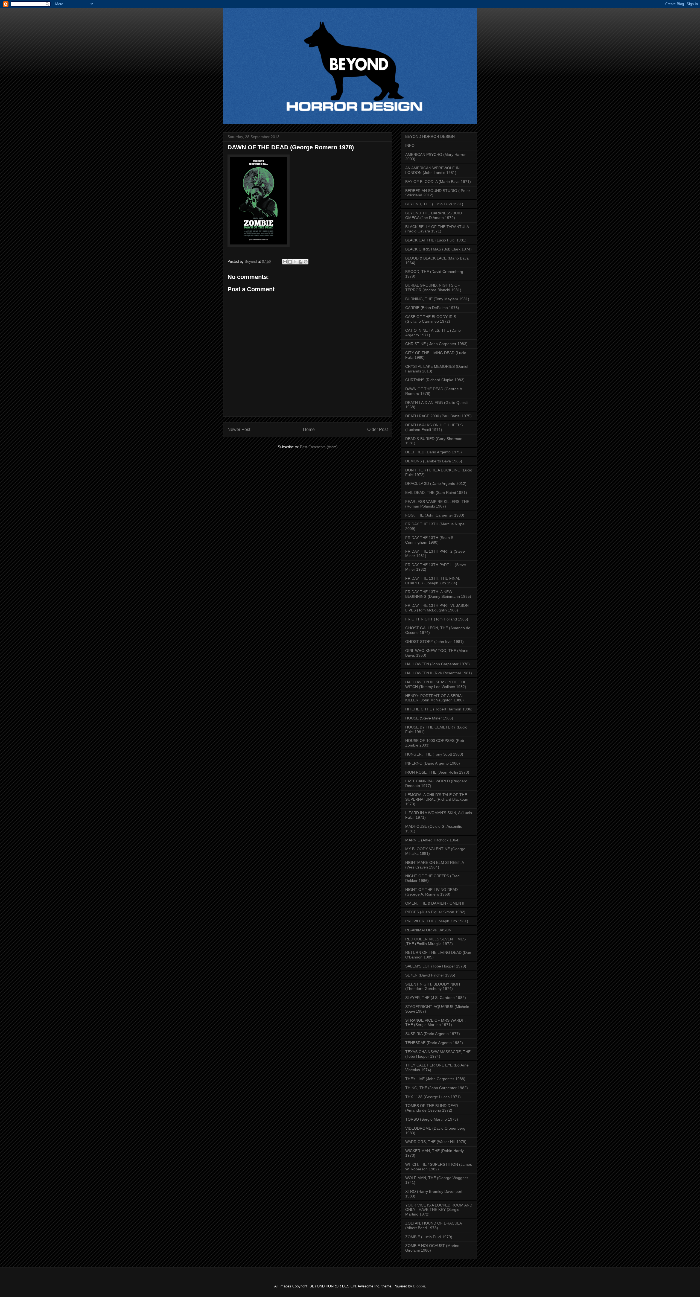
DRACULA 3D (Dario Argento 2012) (435, 483)
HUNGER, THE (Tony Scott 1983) (434, 754)
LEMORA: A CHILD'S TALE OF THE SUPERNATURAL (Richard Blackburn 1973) (437, 799)
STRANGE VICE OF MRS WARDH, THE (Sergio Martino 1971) (435, 1022)
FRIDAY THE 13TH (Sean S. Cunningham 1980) (429, 539)
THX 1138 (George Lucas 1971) (433, 1097)
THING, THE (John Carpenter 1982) (436, 1088)
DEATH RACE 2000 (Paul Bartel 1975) (438, 416)
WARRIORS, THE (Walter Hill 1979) (435, 1141)
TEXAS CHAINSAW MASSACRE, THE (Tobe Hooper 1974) (438, 1054)
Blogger (419, 1286)
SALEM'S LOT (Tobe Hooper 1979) (435, 966)
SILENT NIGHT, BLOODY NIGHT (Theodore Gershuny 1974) (433, 986)
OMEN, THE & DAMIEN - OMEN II (434, 903)
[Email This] (285, 261)
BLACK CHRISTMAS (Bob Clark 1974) (438, 249)
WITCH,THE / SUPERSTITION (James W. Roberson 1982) (438, 1166)
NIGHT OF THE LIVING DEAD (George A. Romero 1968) (431, 891)
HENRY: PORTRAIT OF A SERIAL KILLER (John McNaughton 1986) (434, 698)
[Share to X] (295, 261)
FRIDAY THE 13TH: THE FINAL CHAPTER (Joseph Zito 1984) (432, 580)
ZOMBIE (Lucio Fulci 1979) (428, 1237)
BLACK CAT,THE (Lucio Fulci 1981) (435, 240)
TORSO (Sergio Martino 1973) (431, 1119)
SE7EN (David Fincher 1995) (430, 975)
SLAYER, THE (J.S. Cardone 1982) (435, 997)
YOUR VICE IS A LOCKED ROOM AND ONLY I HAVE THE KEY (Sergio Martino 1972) (438, 1210)
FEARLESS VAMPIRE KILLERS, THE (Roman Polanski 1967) (437, 503)
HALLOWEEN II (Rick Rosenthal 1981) (438, 673)
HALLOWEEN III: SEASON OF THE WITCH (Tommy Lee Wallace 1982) (435, 684)
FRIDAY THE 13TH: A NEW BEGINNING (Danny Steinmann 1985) (438, 594)
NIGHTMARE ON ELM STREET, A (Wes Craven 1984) (434, 864)
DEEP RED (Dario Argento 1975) (433, 452)
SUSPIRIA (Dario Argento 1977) (432, 1033)
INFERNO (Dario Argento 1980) (432, 763)
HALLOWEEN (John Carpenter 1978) (437, 664)
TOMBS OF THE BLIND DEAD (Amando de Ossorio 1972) (431, 1107)
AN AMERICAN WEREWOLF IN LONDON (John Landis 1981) (432, 170)
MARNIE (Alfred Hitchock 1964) (432, 840)
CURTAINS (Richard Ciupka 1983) (435, 380)
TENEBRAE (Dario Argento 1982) (434, 1042)
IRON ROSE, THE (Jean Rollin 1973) (437, 772)
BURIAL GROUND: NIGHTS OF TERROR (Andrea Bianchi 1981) (433, 287)
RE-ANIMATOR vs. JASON (428, 930)
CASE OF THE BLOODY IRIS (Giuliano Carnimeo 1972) (430, 318)
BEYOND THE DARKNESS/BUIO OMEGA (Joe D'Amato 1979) (433, 215)
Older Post (377, 429)
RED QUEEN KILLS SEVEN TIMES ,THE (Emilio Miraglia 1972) (435, 941)
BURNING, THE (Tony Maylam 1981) (437, 299)
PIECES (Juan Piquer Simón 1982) (435, 912)
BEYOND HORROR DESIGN (430, 136)
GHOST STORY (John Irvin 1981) (434, 641)
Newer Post (239, 429)
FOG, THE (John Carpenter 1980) (434, 515)
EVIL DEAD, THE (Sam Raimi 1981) (436, 492)
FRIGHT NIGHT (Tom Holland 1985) (436, 619)
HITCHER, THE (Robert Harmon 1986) (438, 709)
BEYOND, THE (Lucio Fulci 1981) (434, 204)
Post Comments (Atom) (318, 447)
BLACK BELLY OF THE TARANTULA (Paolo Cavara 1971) (437, 229)
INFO (410, 145)
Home (309, 429)
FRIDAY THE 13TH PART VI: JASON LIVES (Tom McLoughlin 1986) (437, 607)
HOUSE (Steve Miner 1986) (429, 718)
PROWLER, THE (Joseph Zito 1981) (436, 921)
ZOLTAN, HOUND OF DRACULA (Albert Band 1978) (433, 1225)
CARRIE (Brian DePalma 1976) (432, 307)
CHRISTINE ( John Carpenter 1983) (436, 344)
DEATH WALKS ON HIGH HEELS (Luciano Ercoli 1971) (434, 427)
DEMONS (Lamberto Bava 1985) (433, 461)
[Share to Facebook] (300, 261)
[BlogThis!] (290, 261)
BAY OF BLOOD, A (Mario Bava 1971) (438, 181)
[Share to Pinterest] (305, 261)
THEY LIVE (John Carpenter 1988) (435, 1079)
